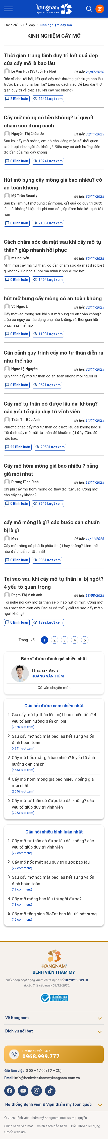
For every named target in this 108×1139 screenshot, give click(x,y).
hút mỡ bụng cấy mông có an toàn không (53, 298)
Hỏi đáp (29, 25)
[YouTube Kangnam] (23, 1090)
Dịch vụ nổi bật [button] (19, 1031)
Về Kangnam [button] (17, 1017)
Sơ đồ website (15, 1132)
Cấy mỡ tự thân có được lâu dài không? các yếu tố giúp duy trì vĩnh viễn (53, 806)
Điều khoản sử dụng (85, 1126)
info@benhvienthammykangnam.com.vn (47, 1078)
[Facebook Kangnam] (9, 1090)
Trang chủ (11, 25)
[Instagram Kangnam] (36, 1090)
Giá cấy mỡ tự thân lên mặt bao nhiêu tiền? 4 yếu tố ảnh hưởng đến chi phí (54, 720)
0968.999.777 (41, 1056)
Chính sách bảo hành (52, 1126)
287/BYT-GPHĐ (76, 980)
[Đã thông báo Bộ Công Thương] (54, 1002)
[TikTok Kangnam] (50, 1090)
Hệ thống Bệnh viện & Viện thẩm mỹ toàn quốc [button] (48, 1104)
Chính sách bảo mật (18, 1126)
